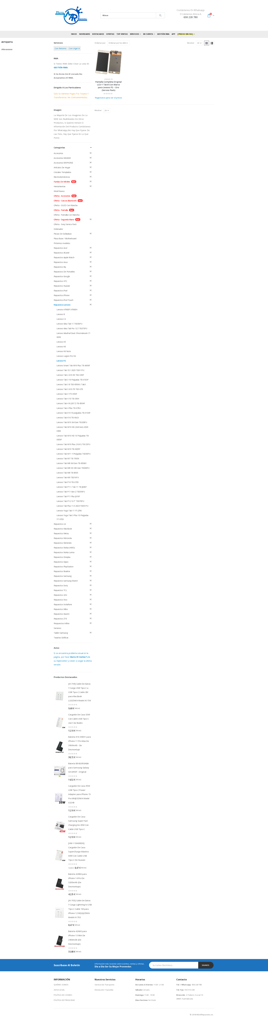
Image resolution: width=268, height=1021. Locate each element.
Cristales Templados (62, 172)
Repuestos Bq (60, 267)
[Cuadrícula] (206, 43)
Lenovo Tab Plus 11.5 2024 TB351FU (72, 506)
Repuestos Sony (61, 585)
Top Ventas (122, 34)
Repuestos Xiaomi (61, 614)
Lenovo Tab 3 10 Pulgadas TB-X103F (72, 379)
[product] (108, 62)
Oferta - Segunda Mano (64, 219)
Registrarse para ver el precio (108, 97)
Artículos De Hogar (62, 167)
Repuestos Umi (60, 595)
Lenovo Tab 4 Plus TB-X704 (68, 408)
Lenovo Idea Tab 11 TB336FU (69, 323)
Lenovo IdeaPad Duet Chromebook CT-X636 (74, 335)
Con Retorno (60, 48)
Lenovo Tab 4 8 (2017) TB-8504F (71, 403)
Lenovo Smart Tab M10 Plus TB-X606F (73, 365)
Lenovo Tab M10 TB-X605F (68, 449)
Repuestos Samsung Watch (66, 580)
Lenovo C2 (61, 319)
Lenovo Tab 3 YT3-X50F (67, 394)
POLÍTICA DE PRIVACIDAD (64, 1000)
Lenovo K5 (61, 341)
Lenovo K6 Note (64, 351)
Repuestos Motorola (63, 538)
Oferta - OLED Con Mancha (65, 205)
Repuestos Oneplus (62, 557)
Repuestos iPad (60, 290)
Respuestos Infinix (61, 623)
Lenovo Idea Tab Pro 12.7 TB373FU (72, 328)
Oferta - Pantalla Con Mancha (66, 214)
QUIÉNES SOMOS (61, 985)
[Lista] (212, 43)
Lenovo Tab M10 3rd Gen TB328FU (72, 422)
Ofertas (110, 34)
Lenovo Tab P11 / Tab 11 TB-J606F (72, 487)
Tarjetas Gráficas (61, 637)
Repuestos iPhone (61, 295)
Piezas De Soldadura (62, 233)
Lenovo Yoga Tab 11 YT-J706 (69, 510)
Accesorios (58, 153)
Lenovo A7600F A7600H (67, 309)
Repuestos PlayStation (63, 566)
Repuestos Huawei (62, 285)
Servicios (57, 628)
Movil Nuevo (59, 191)
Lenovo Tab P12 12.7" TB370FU (70, 501)
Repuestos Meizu (61, 533)
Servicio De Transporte (104, 985)
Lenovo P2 (108, 79)
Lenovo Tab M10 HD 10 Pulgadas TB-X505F (73, 437)
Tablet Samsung (61, 633)
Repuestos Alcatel (61, 252)
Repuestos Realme (62, 571)
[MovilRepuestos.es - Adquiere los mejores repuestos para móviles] (71, 15)
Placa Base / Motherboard (65, 238)
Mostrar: (191, 43)
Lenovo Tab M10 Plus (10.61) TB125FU (73, 444)
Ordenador (58, 229)
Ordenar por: (100, 43)
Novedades (84, 34)
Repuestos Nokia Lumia (64, 552)
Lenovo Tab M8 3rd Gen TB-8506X (71, 463)
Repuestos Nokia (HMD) (64, 547)
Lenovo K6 (61, 346)
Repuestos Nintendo (62, 543)
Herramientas (59, 186)
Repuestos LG (60, 524)
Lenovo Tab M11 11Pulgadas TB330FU (73, 453)
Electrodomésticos (62, 177)
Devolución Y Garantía (104, 990)
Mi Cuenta (148, 34)
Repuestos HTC (60, 281)
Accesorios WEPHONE (63, 162)
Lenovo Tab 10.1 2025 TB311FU (70, 370)
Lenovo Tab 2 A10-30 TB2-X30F (70, 375)
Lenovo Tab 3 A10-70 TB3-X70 (70, 389)
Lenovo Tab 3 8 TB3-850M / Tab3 (71, 384)
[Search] (160, 15)
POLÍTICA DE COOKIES (63, 995)
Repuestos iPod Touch (63, 300)
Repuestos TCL (60, 590)
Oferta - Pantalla (61, 210)
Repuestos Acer (60, 248)
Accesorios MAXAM (62, 158)
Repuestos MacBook (63, 528)
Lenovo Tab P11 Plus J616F (68, 496)
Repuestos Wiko (61, 609)
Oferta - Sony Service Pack (65, 224)
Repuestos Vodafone (63, 604)
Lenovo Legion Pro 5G (66, 356)
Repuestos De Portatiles (64, 271)
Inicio (74, 34)
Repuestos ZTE (60, 618)
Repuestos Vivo (60, 599)
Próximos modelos (62, 243)
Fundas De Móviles (62, 181)
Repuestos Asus (61, 262)
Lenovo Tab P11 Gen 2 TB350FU (71, 491)
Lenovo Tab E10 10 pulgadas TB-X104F (73, 412)
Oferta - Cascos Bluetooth (65, 200)
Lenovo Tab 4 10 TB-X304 (68, 398)
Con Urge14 (74, 48)
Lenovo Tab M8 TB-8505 (67, 472)
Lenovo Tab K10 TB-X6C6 (68, 417)
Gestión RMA (163, 34)
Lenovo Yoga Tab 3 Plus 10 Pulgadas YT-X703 (72, 517)
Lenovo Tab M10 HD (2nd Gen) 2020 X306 (72, 429)
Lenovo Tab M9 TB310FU (68, 477)
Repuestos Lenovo (62, 304)
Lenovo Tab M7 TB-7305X (68, 458)
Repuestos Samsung (63, 576)
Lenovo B (61, 314)
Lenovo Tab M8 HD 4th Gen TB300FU (73, 468)
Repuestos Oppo (61, 561)
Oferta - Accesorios (62, 196)
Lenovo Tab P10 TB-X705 (68, 482)
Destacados (98, 34)
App (173, 34)
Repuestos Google (62, 276)
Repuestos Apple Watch (64, 257)
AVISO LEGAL (59, 990)
